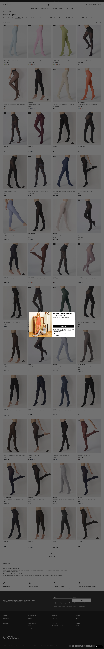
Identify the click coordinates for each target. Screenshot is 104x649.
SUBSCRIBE (63, 326)
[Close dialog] (74, 313)
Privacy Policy (59, 331)
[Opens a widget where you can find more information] (98, 646)
